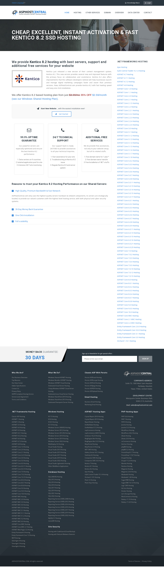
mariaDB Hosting (54, 521)
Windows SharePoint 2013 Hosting (59, 400)
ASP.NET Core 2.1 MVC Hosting (129, 319)
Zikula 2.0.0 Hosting (127, 439)
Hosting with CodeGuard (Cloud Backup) (61, 531)
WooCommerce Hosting (129, 497)
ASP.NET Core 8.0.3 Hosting (128, 290)
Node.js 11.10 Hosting (128, 499)
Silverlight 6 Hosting (18, 546)
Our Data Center (17, 383)
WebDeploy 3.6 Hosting (56, 444)
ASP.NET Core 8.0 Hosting (127, 280)
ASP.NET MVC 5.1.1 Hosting (21, 513)
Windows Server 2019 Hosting (58, 439)
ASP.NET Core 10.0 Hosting (127, 312)
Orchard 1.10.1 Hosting (126, 341)
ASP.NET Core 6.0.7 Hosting (128, 218)
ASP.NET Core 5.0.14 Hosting (128, 190)
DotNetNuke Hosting (92, 425)
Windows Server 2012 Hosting (58, 430)
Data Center (134, 13)
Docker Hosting (126, 491)
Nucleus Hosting (126, 466)
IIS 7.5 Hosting (53, 416)
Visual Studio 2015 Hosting (57, 452)
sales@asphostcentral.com (141, 405)
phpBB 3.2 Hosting (127, 450)
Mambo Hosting (126, 463)
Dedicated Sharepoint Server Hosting (60, 402)
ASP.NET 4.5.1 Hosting (19, 433)
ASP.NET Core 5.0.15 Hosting (128, 193)
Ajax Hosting (122, 67)
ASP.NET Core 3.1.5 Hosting (128, 146)
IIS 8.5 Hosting (53, 422)
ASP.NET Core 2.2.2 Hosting (128, 114)
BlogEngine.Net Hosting (93, 439)
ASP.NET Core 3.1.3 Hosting (128, 139)
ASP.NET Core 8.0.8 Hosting (128, 301)
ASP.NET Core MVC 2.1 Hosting (22, 527)
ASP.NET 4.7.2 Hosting (126, 81)
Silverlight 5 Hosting (18, 543)
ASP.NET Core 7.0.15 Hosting (128, 276)
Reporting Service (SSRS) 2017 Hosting (61, 510)
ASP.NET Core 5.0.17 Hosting (128, 197)
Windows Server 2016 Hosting (58, 436)
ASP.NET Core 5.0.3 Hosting (128, 164)
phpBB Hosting (126, 447)
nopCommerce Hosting (92, 430)
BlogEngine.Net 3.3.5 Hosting (94, 441)
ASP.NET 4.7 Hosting (125, 74)
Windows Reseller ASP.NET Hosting (59, 380)
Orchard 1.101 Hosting (92, 477)
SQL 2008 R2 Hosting (55, 477)
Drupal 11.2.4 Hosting (128, 461)
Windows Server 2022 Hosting (58, 441)
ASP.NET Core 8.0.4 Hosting (128, 294)
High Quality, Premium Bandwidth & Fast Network (36, 191)
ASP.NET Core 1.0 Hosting (127, 89)
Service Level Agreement (20, 397)
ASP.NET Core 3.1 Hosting (127, 132)
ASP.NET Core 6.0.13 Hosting (128, 233)
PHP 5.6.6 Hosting (127, 416)
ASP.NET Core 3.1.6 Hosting (128, 150)
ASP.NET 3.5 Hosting (18, 425)
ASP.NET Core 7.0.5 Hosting (128, 265)
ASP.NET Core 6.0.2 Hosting (128, 204)
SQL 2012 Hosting (54, 479)
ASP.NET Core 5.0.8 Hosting (128, 179)
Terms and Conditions (19, 400)
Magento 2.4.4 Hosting (129, 472)
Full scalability (20, 222)
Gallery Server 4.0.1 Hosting (94, 452)
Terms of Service (134, 561)
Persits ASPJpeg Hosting (93, 386)
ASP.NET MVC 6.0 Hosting (20, 521)
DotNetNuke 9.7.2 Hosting (93, 427)
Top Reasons (16, 380)
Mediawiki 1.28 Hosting (129, 477)
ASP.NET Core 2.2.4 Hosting (128, 121)
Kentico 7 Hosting (90, 463)
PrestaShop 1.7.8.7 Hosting (130, 455)
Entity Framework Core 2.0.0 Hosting (131, 326)
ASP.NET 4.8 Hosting (125, 85)
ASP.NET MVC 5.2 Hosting (20, 519)
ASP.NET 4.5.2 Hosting (19, 436)
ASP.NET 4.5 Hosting (18, 430)
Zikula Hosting (126, 436)
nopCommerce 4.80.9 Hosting (95, 433)
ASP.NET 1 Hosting (18, 419)
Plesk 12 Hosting (90, 480)
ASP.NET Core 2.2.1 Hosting (128, 110)
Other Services (93, 13)
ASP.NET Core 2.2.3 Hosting (128, 117)
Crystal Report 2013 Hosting (94, 419)
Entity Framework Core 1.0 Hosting (23, 535)
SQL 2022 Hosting (54, 496)
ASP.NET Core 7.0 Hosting (127, 251)
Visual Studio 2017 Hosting (57, 455)
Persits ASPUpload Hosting (94, 391)
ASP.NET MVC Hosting (19, 497)
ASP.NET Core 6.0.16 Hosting (128, 240)
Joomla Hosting (126, 425)
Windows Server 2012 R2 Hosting (59, 433)
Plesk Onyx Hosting (91, 483)
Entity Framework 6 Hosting (21, 532)
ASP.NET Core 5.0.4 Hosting (128, 168)
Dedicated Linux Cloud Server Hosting (60, 394)
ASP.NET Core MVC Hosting (128, 316)
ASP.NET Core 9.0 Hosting (127, 305)
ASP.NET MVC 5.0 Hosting (20, 508)
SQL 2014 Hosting (54, 482)
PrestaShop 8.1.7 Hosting (129, 452)
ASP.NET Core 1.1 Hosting (127, 92)
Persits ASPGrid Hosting (93, 383)
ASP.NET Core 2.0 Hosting (127, 96)
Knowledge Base (133, 3)
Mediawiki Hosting (127, 474)
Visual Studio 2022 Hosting (57, 461)
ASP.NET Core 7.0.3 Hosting (128, 258)
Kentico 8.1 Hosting (91, 466)
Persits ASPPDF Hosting (92, 388)
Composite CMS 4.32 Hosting (94, 461)
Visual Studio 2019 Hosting (57, 458)
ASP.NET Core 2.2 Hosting (127, 107)
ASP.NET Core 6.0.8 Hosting (128, 222)
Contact (148, 13)
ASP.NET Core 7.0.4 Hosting (128, 262)
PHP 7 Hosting (126, 419)
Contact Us (15, 388)
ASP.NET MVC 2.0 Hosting (20, 499)
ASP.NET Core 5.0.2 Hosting (128, 161)
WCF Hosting (16, 538)
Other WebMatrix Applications (58, 466)
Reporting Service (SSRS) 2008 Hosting (61, 499)
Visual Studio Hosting (55, 447)
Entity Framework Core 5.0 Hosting (131, 337)
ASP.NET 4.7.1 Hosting (126, 78)
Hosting (77, 13)
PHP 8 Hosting (126, 422)
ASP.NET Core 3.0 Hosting (127, 128)
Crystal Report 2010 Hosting (94, 416)
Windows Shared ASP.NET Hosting (59, 377)
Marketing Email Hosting (93, 405)
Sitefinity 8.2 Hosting (91, 455)
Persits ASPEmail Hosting (93, 377)
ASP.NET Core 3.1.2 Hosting (128, 135)
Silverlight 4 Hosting (18, 541)
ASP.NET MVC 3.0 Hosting (20, 502)
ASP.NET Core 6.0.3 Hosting (128, 208)
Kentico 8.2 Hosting (91, 469)
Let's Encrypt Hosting (128, 494)
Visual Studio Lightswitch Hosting (59, 463)
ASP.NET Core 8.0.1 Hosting (128, 283)
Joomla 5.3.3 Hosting (128, 427)
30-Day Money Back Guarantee (27, 210)
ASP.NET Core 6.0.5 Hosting (128, 211)
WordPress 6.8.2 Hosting (129, 433)
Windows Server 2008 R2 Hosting (59, 427)
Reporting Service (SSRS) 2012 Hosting (61, 502)
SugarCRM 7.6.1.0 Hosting (130, 483)
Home (67, 13)
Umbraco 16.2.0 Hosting (93, 436)
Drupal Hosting (126, 458)
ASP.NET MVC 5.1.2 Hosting (21, 516)
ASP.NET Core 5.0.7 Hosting (128, 175)
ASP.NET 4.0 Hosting (18, 427)
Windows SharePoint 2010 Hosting (59, 397)
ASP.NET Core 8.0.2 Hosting (128, 287)
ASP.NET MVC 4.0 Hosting (20, 505)
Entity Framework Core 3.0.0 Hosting (131, 330)
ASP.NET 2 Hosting (18, 422)
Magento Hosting (127, 469)
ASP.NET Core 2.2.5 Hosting (128, 125)
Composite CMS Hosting (93, 458)
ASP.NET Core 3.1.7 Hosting (128, 153)
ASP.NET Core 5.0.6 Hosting (128, 171)
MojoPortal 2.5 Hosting (92, 447)
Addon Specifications (19, 386)
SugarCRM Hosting (127, 480)
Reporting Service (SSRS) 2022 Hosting (61, 515)
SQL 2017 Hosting (54, 488)
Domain (107, 13)
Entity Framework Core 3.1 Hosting (131, 334)
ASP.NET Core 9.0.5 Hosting (128, 308)
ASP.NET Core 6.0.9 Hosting (128, 226)
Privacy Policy (16, 391)
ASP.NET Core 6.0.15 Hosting (128, 236)
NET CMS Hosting (91, 450)
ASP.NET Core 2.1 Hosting (127, 99)
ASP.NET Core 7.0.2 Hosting (128, 254)
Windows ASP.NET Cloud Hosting (59, 383)
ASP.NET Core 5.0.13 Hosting (128, 186)
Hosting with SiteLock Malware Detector (61, 534)
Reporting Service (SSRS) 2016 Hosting (61, 507)
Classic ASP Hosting (18, 416)
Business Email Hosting (92, 402)
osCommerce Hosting (128, 441)
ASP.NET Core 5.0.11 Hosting (128, 182)
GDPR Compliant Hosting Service (23, 394)
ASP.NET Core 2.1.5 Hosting (128, 103)
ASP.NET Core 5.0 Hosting (20, 461)
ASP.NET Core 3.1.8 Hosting (128, 157)
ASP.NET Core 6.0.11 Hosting (128, 229)
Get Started (63, 114)
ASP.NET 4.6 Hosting (18, 439)
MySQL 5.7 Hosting (54, 518)
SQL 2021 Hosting (54, 493)
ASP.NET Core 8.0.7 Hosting (128, 298)
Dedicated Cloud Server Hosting (59, 386)
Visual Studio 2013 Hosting (57, 450)
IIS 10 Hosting (52, 425)
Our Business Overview (19, 377)
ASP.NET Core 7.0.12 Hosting (128, 272)
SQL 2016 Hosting (54, 485)
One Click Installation (23, 216)
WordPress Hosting (127, 430)
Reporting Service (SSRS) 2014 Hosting (61, 504)
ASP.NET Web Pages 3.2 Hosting (22, 530)
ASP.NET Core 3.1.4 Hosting (128, 143)
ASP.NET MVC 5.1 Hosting (20, 510)
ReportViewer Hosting (92, 422)
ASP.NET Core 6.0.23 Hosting (128, 247)
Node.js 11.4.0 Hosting (128, 502)
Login (148, 3)
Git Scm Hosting (126, 488)
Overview (119, 13)
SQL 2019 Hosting (54, 491)
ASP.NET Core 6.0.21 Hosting (128, 244)
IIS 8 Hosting (52, 419)
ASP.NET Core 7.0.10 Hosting (128, 269)
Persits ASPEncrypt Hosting (94, 380)
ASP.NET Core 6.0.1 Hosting (128, 200)
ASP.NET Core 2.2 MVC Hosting (129, 323)
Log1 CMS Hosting (127, 485)
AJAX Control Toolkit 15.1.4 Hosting (131, 71)
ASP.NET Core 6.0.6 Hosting (128, 215)
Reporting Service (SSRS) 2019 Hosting (61, 513)
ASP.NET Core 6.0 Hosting (20, 463)
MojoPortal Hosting (91, 444)
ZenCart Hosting (126, 444)
